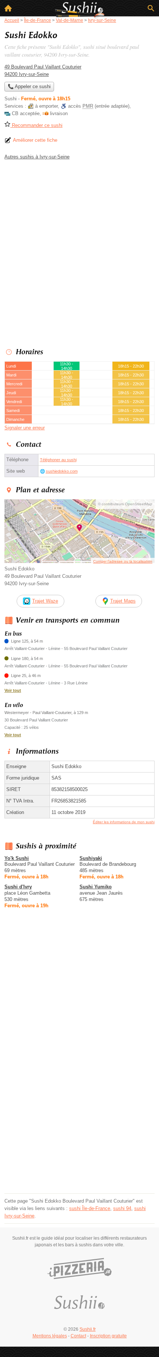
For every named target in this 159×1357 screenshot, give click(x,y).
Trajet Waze (45, 601)
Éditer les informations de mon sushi (124, 822)
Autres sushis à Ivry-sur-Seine (37, 157)
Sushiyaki (91, 858)
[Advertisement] (79, 252)
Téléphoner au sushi (58, 460)
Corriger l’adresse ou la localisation (122, 561)
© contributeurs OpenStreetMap (125, 504)
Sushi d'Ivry (18, 886)
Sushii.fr (88, 1329)
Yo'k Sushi (16, 858)
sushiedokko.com (62, 471)
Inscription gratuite (108, 1335)
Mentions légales (50, 1335)
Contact (78, 1335)
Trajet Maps (123, 601)
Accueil (8, 8)
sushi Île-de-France (89, 1208)
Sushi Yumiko (96, 886)
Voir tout (12, 690)
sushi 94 (122, 1208)
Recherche (151, 8)
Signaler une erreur (24, 427)
